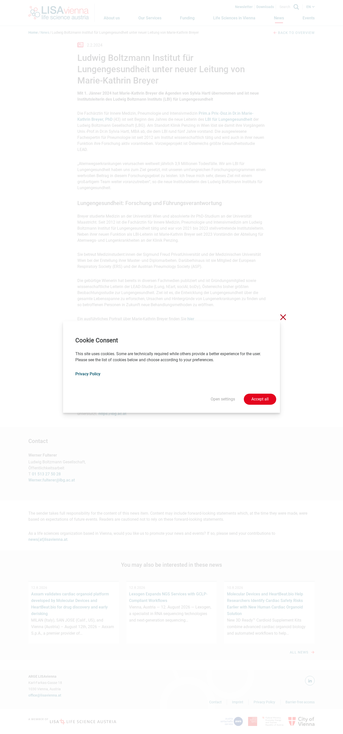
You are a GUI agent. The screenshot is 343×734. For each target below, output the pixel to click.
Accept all (260, 399)
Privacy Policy (87, 374)
